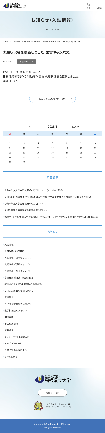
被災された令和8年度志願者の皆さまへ (24, 284)
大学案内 (52, 231)
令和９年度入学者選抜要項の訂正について (25, 203)
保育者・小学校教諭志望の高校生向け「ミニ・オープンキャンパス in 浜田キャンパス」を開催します (52, 216)
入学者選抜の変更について (18, 303)
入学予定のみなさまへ (16, 350)
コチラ (14, 81)
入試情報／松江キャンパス (18, 271)
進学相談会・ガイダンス (16, 310)
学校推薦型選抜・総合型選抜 (19, 277)
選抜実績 (9, 317)
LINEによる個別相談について (19, 290)
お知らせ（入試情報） (14, 251)
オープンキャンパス (14, 343)
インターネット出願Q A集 (17, 336)
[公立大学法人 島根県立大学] (14, 5)
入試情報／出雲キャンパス (18, 257)
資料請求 (9, 297)
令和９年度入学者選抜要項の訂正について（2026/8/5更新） (34, 190)
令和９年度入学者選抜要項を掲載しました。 (26, 210)
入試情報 (9, 244)
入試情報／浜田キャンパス (18, 264)
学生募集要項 (11, 323)
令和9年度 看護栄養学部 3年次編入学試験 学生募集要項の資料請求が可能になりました (48, 197)
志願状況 (9, 330)
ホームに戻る (11, 356)
